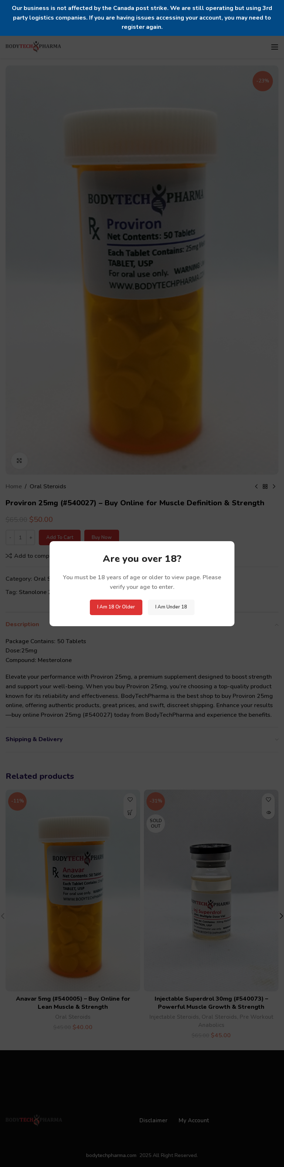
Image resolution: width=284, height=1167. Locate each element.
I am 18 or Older (116, 606)
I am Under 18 (171, 606)
